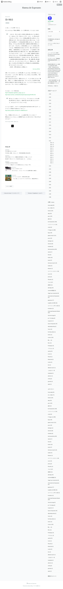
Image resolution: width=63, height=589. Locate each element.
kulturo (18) (50, 257)
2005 (50, 178)
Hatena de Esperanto (31, 7)
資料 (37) (50, 218)
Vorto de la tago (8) (51, 315)
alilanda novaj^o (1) (52, 367)
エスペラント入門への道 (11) (54, 305)
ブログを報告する (36, 585)
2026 (50, 94)
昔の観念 (9, 19)
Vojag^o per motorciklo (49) (53, 293)
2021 (50, 109)
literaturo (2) (50, 268)
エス (35, 100)
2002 (50, 184)
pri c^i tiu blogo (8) (51, 318)
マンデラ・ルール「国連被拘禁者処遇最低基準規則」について (54, 60)
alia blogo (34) (50, 287)
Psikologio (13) (51, 345)
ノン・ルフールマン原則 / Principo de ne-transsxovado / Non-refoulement (54, 54)
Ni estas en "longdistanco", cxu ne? (35, 193)
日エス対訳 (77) (51, 207)
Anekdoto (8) (50, 246)
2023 (50, 103)
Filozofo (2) (50, 356)
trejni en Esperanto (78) (52, 323)
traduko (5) (50, 265)
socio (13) (50, 274)
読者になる (59, 4)
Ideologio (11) (50, 241)
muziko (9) (50, 362)
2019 (50, 115)
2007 (50, 175)
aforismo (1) (50, 375)
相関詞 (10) (50, 285)
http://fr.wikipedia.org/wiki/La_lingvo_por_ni (15, 92)
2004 (50, 181)
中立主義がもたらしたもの (10, 151)
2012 (50, 137)
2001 (50, 187)
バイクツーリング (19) (52, 224)
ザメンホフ (7, 30)
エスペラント (17, 102)
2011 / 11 (52, 144)
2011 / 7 (51, 151)
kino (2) (49, 364)
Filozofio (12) (50, 279)
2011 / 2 (51, 160)
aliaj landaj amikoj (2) (52, 326)
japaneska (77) (51, 300)
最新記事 (50, 49)
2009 (50, 169)
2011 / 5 (51, 155)
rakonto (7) (50, 252)
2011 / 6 (51, 153)
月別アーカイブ (52, 90)
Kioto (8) (49, 254)
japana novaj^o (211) (52, 235)
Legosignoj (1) (51, 373)
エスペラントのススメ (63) (53, 271)
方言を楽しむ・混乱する (53, 85)
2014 (50, 131)
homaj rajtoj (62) (51, 205)
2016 (50, 125)
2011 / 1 (51, 162)
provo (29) (50, 238)
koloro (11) (50, 334)
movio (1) (50, 353)
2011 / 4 (51, 157)
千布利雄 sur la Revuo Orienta (11, 162)
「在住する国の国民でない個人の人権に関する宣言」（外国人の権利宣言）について (54, 82)
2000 (50, 190)
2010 (50, 165)
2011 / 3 (51, 159)
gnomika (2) (50, 381)
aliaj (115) (50, 213)
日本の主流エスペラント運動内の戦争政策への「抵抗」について (18, 157)
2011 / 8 (51, 149)
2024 (50, 100)
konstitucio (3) (51, 308)
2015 (50, 128)
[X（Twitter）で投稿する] (12, 126)
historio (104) (50, 210)
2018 (50, 118)
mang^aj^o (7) (51, 320)
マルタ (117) (50, 282)
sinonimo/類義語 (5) (52, 290)
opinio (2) (50, 384)
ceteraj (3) (50, 378)
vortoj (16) (50, 227)
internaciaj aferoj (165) (52, 249)
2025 (50, 97)
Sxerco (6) (50, 329)
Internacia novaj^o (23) (52, 263)
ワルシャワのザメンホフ (17, 168)
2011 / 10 (52, 146)
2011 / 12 (52, 142)
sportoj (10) (50, 351)
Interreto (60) (50, 243)
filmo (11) (50, 342)
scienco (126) (50, 337)
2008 (50, 172)
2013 (50, 134)
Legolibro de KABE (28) (52, 302)
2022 (50, 106)
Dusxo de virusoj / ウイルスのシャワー (12, 193)
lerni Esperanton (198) (52, 221)
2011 (50, 140)
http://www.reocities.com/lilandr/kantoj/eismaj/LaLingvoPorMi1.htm (20, 94)
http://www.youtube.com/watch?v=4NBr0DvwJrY (16, 110)
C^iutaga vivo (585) (52, 230)
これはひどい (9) (51, 370)
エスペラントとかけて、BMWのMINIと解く (21, 176)
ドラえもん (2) (51, 348)
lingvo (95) (50, 232)
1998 (50, 197)
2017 (50, 122)
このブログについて (52, 24)
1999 (50, 193)
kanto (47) (50, 260)
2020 (50, 112)
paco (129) (50, 216)
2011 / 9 (51, 148)
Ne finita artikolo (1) (52, 331)
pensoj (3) (50, 276)
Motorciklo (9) (50, 359)
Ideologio (7, 22)
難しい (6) (50, 340)
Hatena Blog (30, 585)
